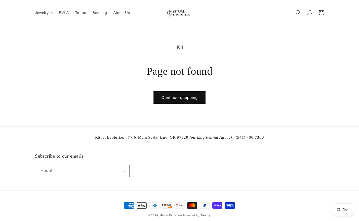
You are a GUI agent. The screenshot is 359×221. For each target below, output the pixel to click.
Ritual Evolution (171, 215)
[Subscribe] (123, 171)
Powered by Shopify (197, 215)
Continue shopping (179, 97)
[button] (44, 12)
